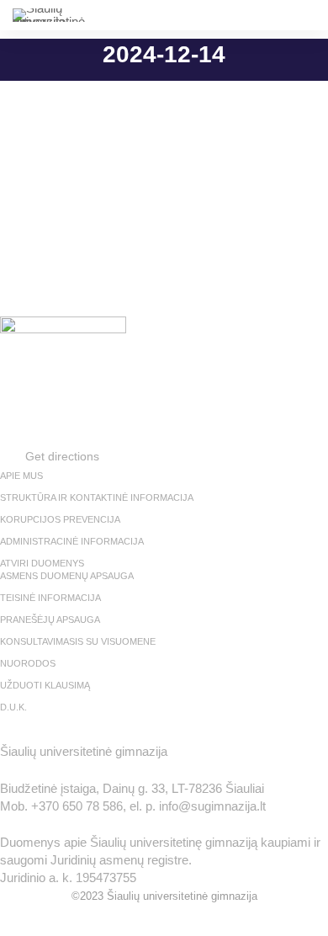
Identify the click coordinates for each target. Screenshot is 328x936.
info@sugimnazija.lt (212, 806)
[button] (62, 456)
